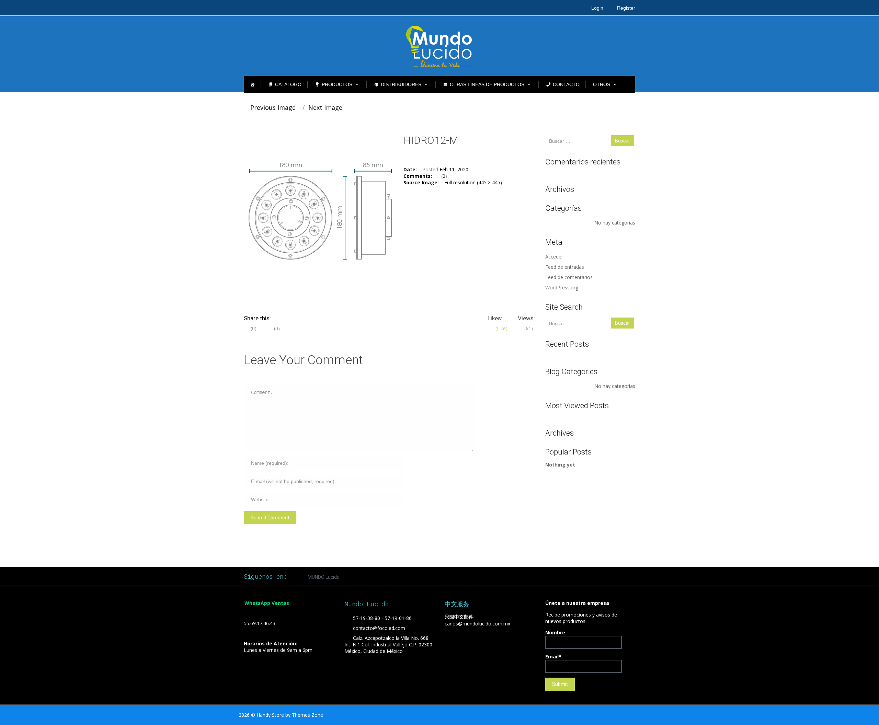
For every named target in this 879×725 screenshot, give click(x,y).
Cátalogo (288, 84)
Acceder (554, 256)
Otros (601, 84)
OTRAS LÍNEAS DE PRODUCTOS (487, 84)
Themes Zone (307, 715)
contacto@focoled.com (379, 628)
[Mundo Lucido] (439, 45)
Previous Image (272, 107)
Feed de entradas (564, 267)
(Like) (500, 328)
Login (597, 8)
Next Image (326, 107)
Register (626, 8)
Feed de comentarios (569, 277)
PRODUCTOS (337, 84)
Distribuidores (401, 84)
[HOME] (252, 84)
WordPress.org (561, 287)
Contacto (566, 84)
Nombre (555, 632)
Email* (553, 656)
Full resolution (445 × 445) (473, 182)
